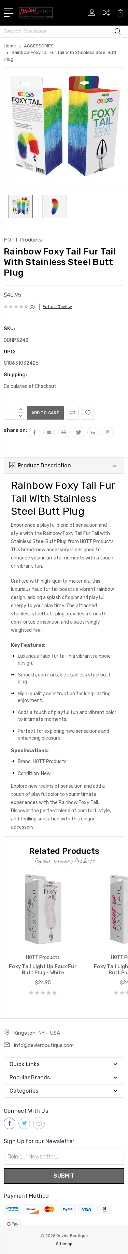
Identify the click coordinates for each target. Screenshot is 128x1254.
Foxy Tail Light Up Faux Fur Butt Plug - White (43, 970)
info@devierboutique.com (44, 1045)
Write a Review (57, 306)
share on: (15, 430)
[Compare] (106, 15)
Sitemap (64, 1243)
